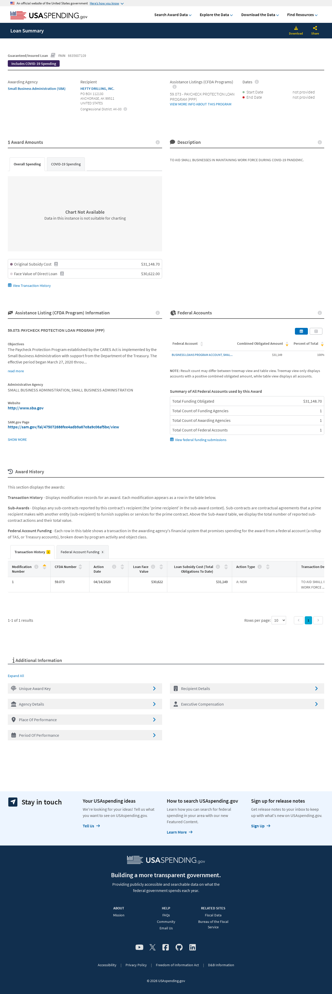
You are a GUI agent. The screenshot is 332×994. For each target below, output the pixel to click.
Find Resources (300, 14)
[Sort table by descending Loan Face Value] (161, 568)
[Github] (179, 947)
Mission (119, 915)
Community (166, 921)
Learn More (177, 832)
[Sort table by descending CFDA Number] (80, 568)
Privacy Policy (136, 965)
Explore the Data (214, 14)
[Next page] (318, 620)
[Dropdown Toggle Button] (315, 28)
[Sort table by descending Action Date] (122, 568)
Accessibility (107, 965)
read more (16, 371)
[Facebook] (165, 947)
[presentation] (33, 63)
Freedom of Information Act (177, 965)
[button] (85, 688)
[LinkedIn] (192, 947)
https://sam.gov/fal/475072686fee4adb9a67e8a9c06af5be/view (63, 426)
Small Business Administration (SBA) (37, 88)
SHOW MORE (17, 439)
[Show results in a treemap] (316, 331)
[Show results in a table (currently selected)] (301, 331)
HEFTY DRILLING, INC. (97, 88)
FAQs (166, 915)
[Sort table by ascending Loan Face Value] (161, 565)
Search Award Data (171, 14)
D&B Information (221, 965)
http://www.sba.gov (26, 407)
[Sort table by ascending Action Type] (267, 565)
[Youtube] (139, 947)
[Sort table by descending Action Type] (267, 568)
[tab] (27, 164)
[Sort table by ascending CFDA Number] (80, 565)
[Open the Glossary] (53, 55)
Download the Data (258, 14)
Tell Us (88, 825)
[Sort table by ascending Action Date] (122, 565)
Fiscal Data (213, 915)
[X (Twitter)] (152, 947)
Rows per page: (258, 620)
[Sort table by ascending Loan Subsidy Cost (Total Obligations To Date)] (226, 565)
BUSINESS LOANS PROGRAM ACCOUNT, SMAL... (202, 355)
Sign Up (258, 825)
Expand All (16, 675)
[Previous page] (298, 620)
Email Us (166, 928)
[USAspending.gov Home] (48, 16)
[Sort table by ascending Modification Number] (44, 565)
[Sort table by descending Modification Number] (44, 568)
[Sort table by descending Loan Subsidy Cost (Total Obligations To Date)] (226, 568)
